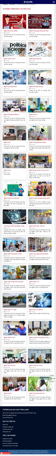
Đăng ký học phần (7, 438)
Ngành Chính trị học (9, 58)
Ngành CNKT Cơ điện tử (36, 309)
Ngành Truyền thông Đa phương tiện (39, 198)
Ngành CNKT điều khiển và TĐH (13, 254)
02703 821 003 (9, 417)
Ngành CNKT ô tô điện (10, 309)
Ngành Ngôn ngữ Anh (35, 58)
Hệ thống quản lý (7, 441)
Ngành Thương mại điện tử (11, 114)
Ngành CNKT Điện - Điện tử (37, 226)
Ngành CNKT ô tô (34, 282)
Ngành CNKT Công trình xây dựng (13, 282)
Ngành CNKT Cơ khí (9, 337)
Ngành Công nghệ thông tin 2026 (38, 31)
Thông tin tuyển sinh (8, 427)
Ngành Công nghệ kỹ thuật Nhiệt (38, 254)
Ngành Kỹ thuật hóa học (36, 86)
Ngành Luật (7, 142)
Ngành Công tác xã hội (35, 365)
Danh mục (12, 4)
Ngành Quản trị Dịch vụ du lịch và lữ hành (39, 170)
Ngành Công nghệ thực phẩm (37, 142)
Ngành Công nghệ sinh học (37, 393)
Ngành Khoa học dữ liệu (10, 31)
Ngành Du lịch (8, 393)
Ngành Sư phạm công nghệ (11, 198)
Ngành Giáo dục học (10, 365)
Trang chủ (5, 4)
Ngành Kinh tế (33, 114)
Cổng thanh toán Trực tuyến (10, 445)
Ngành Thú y (7, 170)
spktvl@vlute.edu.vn (11, 415)
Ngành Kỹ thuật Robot (10, 86)
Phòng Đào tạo (7, 431)
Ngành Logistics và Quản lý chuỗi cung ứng (39, 337)
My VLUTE (5, 424)
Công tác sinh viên (8, 429)
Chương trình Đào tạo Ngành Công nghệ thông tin (14, 226)
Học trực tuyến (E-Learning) (10, 443)
